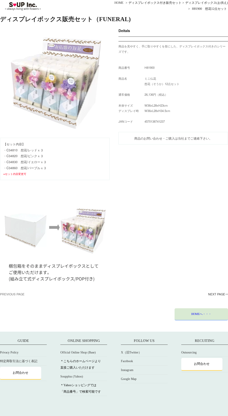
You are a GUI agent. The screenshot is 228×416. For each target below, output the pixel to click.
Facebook (127, 361)
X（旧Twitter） (131, 352)
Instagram (127, 370)
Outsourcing (189, 352)
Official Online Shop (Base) (78, 352)
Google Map (128, 379)
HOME (119, 2)
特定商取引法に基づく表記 (18, 361)
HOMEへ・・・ (201, 314)
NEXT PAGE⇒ (218, 294)
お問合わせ (20, 372)
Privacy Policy (9, 352)
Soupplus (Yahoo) (71, 376)
